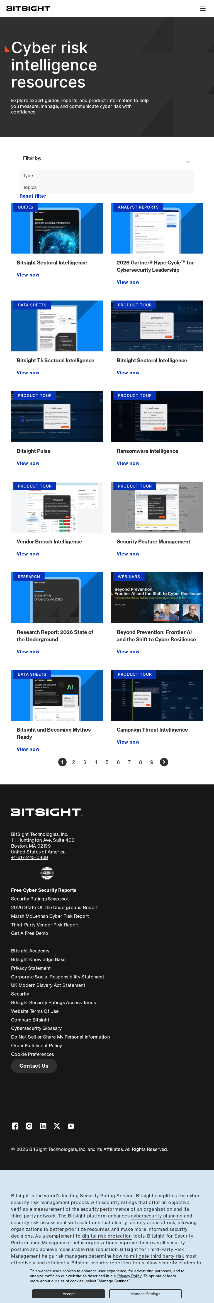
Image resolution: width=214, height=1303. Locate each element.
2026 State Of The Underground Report (54, 907)
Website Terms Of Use (35, 1011)
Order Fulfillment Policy (36, 1045)
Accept (69, 1294)
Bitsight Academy (30, 951)
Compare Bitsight (30, 1020)
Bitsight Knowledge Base (38, 959)
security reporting (111, 1263)
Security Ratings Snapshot (40, 899)
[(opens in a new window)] (47, 873)
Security (20, 994)
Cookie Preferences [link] (32, 1054)
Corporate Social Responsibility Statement (57, 977)
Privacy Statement (31, 968)
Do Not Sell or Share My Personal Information (60, 1037)
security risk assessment (39, 1222)
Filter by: (32, 158)
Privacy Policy (129, 1276)
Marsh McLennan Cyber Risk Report (50, 916)
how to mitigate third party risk (148, 1256)
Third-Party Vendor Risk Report (45, 925)
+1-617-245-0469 (29, 857)
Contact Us (34, 1066)
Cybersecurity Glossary (36, 1028)
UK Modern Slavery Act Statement (48, 985)
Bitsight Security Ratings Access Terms (53, 1002)
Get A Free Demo (29, 933)
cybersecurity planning (157, 1216)
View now (28, 275)
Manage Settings (145, 1294)
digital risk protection (107, 1236)
